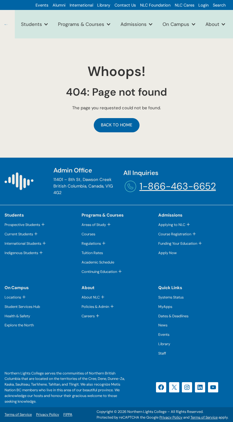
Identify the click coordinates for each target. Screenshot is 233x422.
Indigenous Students (21, 252)
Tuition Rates (92, 252)
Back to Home (116, 125)
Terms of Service (204, 417)
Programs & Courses (81, 24)
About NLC (91, 297)
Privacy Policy (170, 417)
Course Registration (174, 234)
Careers (88, 316)
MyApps (165, 306)
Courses (88, 234)
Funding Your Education (177, 243)
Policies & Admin (95, 306)
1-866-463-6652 (178, 186)
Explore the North (19, 325)
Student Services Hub (22, 306)
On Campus (176, 24)
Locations (13, 297)
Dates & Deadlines (173, 316)
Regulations (91, 243)
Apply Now (167, 252)
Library (164, 343)
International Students (23, 243)
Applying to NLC (171, 224)
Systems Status (171, 297)
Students (31, 24)
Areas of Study (94, 224)
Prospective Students (22, 224)
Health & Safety (17, 316)
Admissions (133, 24)
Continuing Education (99, 271)
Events (163, 334)
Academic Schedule (98, 262)
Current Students (19, 234)
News (162, 325)
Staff (162, 353)
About (212, 24)
